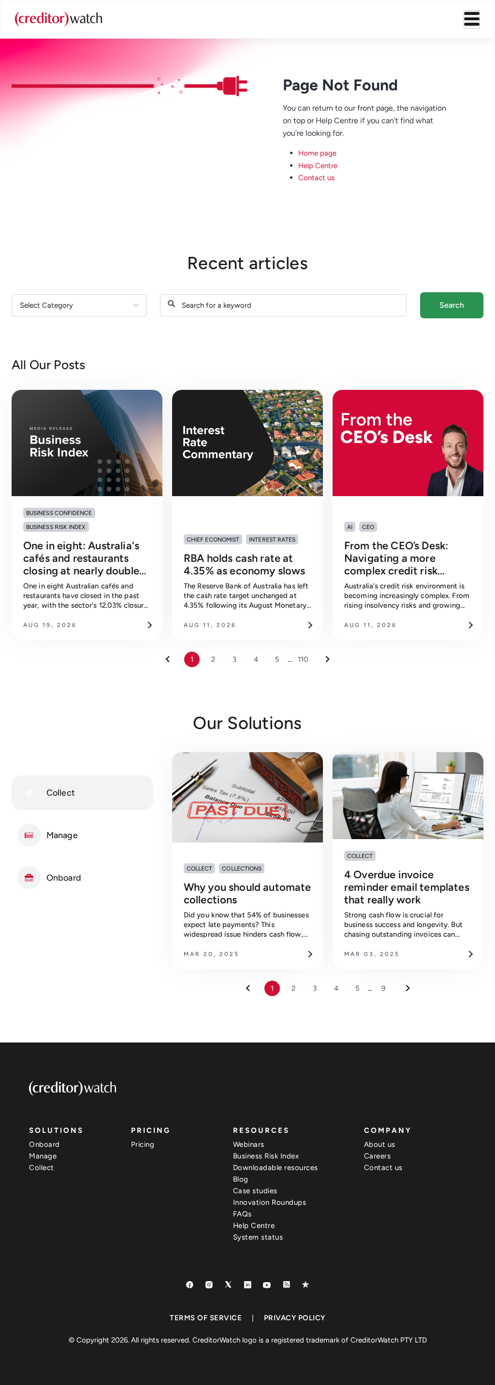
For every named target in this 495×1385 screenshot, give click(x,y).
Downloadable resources (275, 1167)
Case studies (255, 1190)
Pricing (143, 1144)
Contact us (316, 177)
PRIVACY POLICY (294, 1318)
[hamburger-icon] (472, 20)
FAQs (242, 1214)
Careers (377, 1156)
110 (303, 659)
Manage (43, 1156)
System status (258, 1237)
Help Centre (317, 165)
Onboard (44, 1144)
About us (379, 1144)
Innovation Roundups (269, 1202)
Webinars (248, 1144)
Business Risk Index (266, 1156)
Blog (240, 1179)
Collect (41, 1167)
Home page (317, 153)
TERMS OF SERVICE (206, 1318)
